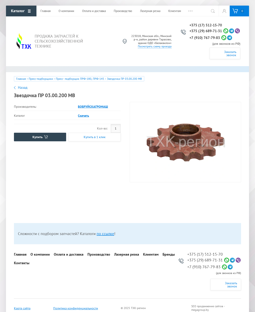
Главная (21, 78)
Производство (98, 254)
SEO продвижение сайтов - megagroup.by (208, 308)
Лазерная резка (126, 254)
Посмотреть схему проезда (155, 46)
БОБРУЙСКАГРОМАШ (93, 107)
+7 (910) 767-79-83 (204, 38)
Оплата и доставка (68, 254)
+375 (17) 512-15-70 (205, 25)
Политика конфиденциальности (75, 308)
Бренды (169, 254)
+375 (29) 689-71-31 (205, 31)
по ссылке (105, 233)
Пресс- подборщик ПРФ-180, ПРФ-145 (80, 78)
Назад (22, 87)
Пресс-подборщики (41, 78)
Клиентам (151, 254)
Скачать (83, 116)
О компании (40, 254)
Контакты (21, 263)
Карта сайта (22, 308)
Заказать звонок (230, 53)
